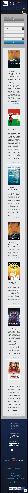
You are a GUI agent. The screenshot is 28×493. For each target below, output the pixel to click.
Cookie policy (14, 473)
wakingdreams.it (17, 468)
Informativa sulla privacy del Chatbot (14, 476)
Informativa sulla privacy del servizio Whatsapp (14, 478)
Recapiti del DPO (14, 482)
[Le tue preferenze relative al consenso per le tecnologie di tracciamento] (25, 490)
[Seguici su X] (16, 2)
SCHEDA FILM (16, 103)
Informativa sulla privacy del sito (14, 475)
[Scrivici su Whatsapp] (13, 4)
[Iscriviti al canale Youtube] (19, 2)
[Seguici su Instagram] (13, 2)
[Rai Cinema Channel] (14, 444)
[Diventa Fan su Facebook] (11, 2)
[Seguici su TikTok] (21, 2)
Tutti (14, 19)
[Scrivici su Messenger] (11, 4)
